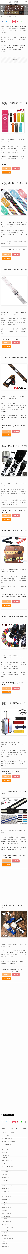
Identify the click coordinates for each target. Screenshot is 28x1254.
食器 (5, 1163)
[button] (2, 21)
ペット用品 (6, 1230)
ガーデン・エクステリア (9, 1132)
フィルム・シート (8, 1169)
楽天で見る (16, 168)
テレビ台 (6, 1191)
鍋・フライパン (7, 1160)
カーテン (6, 1177)
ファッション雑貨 (8, 1227)
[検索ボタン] (26, 2)
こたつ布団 (6, 1180)
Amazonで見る (6, 168)
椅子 (5, 1204)
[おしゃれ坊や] (14, 2)
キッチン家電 (7, 1213)
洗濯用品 (6, 1241)
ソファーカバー (7, 1185)
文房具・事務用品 (8, 1238)
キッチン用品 (7, 1135)
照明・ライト (7, 1207)
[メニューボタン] (2, 2)
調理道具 (6, 1157)
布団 (5, 1202)
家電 (5, 1210)
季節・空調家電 (7, 1216)
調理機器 (6, 1155)
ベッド (5, 1193)
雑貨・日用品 (5, 10)
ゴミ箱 (5, 1224)
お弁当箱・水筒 (7, 1138)
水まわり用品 (7, 1171)
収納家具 (6, 1199)
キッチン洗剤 (7, 1146)
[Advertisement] (14, 82)
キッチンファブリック (9, 1141)
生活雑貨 (11, 10)
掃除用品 (6, 1235)
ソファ (5, 1183)
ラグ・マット (7, 1196)
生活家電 (6, 1218)
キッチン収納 (7, 1144)
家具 (5, 1174)
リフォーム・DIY (8, 1166)
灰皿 (5, 1243)
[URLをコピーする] (25, 21)
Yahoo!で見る (6, 172)
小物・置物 (7, 1232)
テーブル (6, 1188)
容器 (5, 1152)
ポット (5, 1149)
